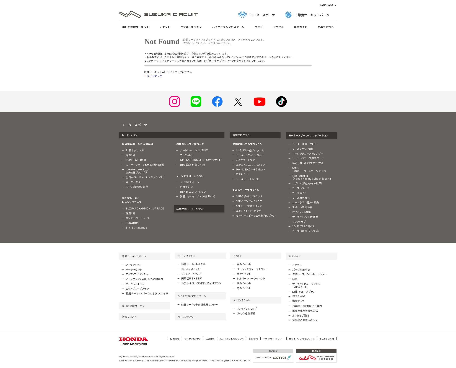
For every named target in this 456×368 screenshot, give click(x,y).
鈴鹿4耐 (130, 213)
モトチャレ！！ (187, 155)
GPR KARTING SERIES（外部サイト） (201, 160)
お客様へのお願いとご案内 (307, 306)
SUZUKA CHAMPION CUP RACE (145, 208)
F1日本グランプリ (135, 150)
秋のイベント (244, 283)
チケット (164, 27)
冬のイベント (244, 288)
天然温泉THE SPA (192, 278)
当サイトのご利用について (301, 338)
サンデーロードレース (138, 218)
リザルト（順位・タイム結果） (307, 183)
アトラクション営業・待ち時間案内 (144, 279)
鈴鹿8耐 (130, 155)
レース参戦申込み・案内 (305, 202)
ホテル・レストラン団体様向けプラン (201, 283)
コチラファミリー (187, 317)
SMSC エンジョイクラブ (249, 201)
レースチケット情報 (303, 149)
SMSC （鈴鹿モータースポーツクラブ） (309, 169)
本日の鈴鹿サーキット (135, 27)
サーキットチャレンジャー (250, 155)
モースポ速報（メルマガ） (305, 231)
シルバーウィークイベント (251, 278)
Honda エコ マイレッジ (193, 191)
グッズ (259, 27)
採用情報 (253, 338)
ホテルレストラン (190, 269)
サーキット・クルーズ (247, 179)
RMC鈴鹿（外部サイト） (193, 164)
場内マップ (298, 301)
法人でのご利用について (232, 338)
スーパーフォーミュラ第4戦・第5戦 (145, 164)
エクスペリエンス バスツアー (252, 164)
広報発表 (210, 338)
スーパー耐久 (133, 182)
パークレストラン (135, 284)
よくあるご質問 (300, 315)
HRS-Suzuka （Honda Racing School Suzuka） (312, 177)
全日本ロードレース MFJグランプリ (145, 177)
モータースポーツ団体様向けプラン (256, 215)
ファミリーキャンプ (191, 273)
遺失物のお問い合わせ (305, 320)
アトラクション (133, 264)
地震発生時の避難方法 (305, 310)
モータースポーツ (262, 14)
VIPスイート (243, 174)
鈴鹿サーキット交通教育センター (199, 304)
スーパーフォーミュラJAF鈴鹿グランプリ (137, 171)
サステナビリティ (192, 338)
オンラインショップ (247, 308)
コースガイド (299, 193)
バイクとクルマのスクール (228, 27)
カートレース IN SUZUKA (194, 150)
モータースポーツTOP (304, 144)
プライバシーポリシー (273, 338)
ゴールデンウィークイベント (252, 269)
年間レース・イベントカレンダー (309, 274)
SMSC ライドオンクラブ (249, 206)
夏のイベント (244, 273)
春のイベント (244, 264)
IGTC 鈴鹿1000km (137, 186)
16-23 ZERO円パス (303, 226)
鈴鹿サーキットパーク (315, 14)
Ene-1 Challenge (136, 227)
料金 (294, 279)
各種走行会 (186, 187)
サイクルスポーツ (189, 182)
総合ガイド (300, 27)
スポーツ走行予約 (302, 207)
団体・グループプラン (137, 288)
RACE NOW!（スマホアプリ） (308, 163)
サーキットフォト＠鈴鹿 (305, 217)
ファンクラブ (299, 221)
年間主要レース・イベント (190, 209)
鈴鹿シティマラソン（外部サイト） (198, 196)
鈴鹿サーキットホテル (193, 264)
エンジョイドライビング (248, 210)
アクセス (278, 27)
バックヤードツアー (246, 160)
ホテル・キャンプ (191, 27)
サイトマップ (154, 76)
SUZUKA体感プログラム (250, 150)
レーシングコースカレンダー (307, 153)
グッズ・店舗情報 (246, 313)
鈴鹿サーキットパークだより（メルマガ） (147, 293)
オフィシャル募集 (301, 212)
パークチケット (134, 269)
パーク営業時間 (301, 269)
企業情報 (174, 338)
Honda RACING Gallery (250, 169)
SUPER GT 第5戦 (136, 160)
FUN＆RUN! (132, 223)
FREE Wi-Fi (299, 296)
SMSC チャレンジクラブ (249, 196)
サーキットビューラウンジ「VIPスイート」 (306, 285)
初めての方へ (326, 27)
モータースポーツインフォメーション (308, 135)
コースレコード (300, 188)
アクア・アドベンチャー (138, 274)
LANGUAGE (326, 5)
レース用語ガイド (301, 197)
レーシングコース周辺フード (307, 158)
